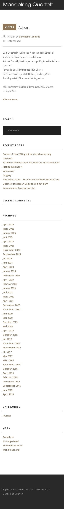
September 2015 (12, 385)
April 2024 (8, 266)
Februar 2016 (10, 377)
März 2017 (8, 360)
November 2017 (11, 343)
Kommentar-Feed (13, 445)
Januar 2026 (9, 233)
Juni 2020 (7, 313)
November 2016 (11, 364)
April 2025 (8, 241)
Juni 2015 (7, 390)
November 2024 (11, 249)
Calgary (7, 175)
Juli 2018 (7, 339)
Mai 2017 (7, 356)
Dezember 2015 (11, 381)
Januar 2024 (9, 271)
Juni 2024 (7, 262)
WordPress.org (11, 449)
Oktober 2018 (10, 334)
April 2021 (8, 300)
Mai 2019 (7, 326)
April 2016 (8, 373)
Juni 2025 (7, 237)
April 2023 (8, 279)
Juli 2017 (7, 351)
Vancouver (9, 171)
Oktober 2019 (10, 322)
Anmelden (8, 437)
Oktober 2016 (10, 368)
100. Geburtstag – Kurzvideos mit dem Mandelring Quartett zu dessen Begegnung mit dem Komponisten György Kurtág (31, 184)
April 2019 (8, 330)
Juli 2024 (7, 258)
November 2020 (11, 309)
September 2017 (12, 347)
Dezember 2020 (11, 305)
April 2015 (8, 394)
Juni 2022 (7, 292)
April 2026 (8, 224)
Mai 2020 (7, 317)
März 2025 (8, 245)
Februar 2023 (10, 283)
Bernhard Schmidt (29, 36)
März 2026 (8, 228)
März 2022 (8, 296)
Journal (7, 415)
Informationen (10, 99)
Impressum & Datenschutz (16, 489)
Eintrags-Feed (11, 441)
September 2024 (12, 254)
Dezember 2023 (11, 275)
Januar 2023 (9, 288)
